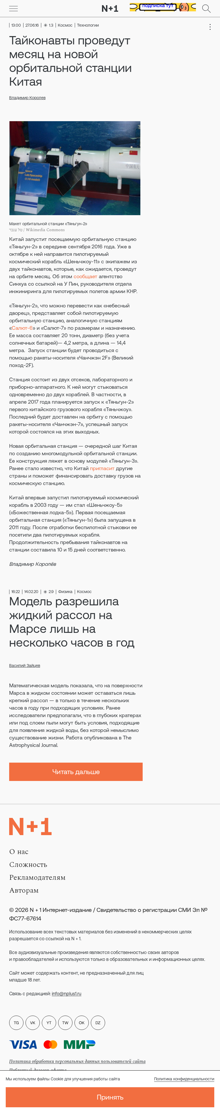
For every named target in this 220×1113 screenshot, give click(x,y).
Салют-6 (22, 328)
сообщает (85, 276)
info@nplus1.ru (66, 993)
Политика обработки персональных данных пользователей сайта (77, 1061)
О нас (18, 851)
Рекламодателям (37, 877)
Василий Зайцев (24, 665)
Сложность (28, 864)
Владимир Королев (27, 97)
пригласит (102, 468)
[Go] (13, 8)
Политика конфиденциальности (184, 1079)
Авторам (24, 890)
